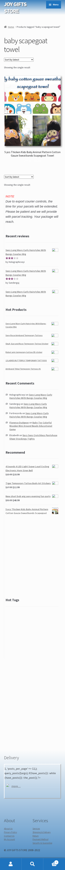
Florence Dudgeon (19, 422)
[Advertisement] (32, 555)
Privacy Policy (10, 832)
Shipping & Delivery (42, 832)
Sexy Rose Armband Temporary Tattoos (24, 335)
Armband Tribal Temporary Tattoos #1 (23, 368)
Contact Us (9, 835)
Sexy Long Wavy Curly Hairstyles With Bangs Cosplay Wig (30, 396)
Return (36, 835)
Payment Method (40, 839)
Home (11, 26)
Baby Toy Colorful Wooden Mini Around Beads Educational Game (30, 426)
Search (32, 864)
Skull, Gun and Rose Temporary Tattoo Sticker (27, 343)
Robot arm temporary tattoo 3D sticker (24, 352)
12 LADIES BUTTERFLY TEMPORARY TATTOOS (26, 360)
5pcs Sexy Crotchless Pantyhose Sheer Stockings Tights (33, 437)
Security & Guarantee (42, 843)
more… (16, 786)
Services (36, 828)
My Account (9, 839)
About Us (8, 828)
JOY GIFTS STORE (15, 7)
